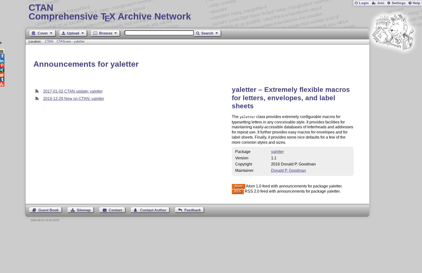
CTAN (49, 41)
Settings (399, 3)
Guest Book (48, 210)
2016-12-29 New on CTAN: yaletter (73, 99)
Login (364, 3)
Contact (115, 210)
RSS (237, 191)
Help (416, 3)
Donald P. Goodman (288, 170)
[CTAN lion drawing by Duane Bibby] (392, 59)
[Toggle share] (1, 43)
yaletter (277, 152)
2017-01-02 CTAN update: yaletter (73, 91)
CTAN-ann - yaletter (70, 41)
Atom (238, 186)
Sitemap (84, 210)
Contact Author (153, 210)
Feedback (192, 210)
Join (380, 3)
